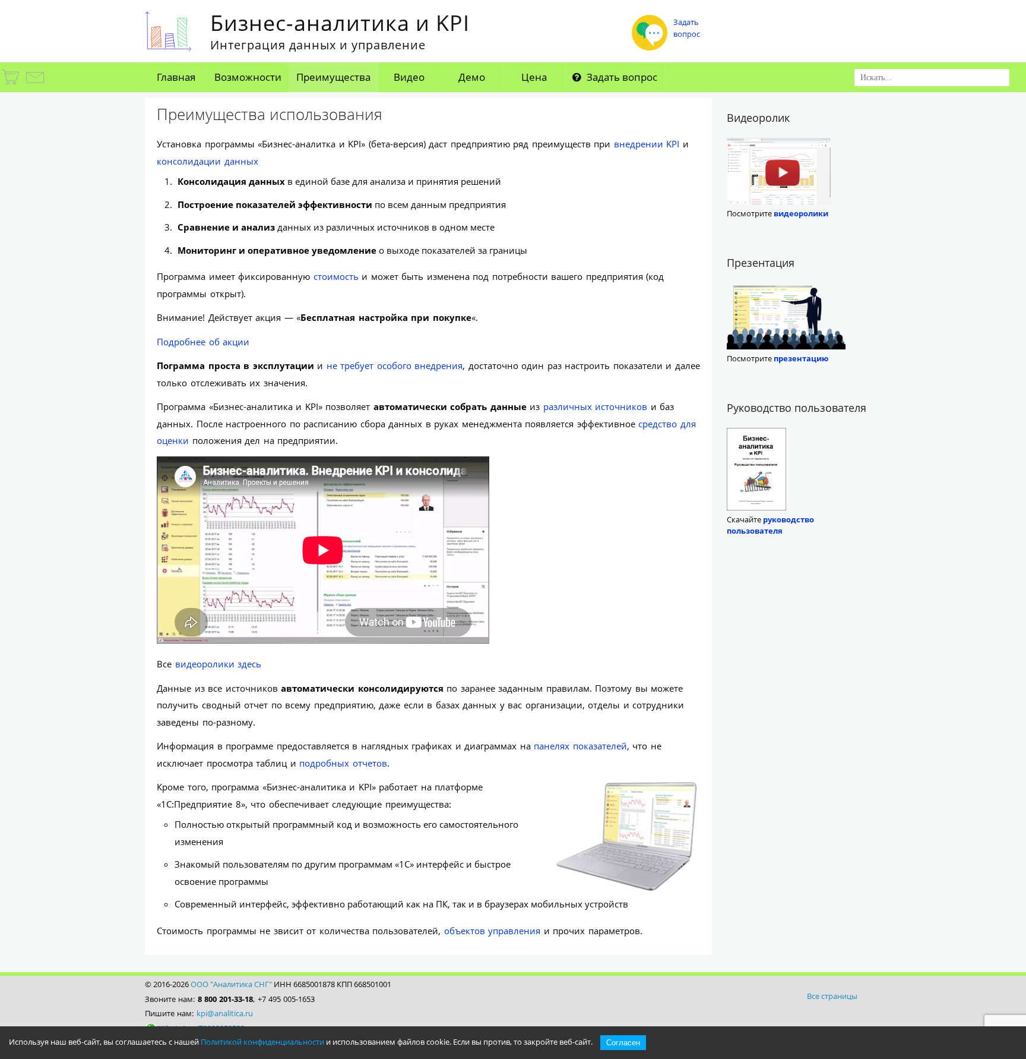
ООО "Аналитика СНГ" (231, 984)
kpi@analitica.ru (225, 1013)
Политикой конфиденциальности (262, 1041)
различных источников (595, 406)
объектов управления (492, 931)
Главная (176, 77)
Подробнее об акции (203, 342)
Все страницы (832, 996)
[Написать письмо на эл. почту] (34, 84)
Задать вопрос (620, 77)
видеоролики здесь (218, 664)
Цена (534, 77)
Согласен (623, 1042)
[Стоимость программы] (11, 84)
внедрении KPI (647, 144)
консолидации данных (207, 161)
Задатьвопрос (686, 28)
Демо (471, 77)
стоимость (336, 276)
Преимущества (333, 77)
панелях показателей (580, 746)
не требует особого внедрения (395, 365)
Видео (409, 77)
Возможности (247, 77)
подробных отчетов (343, 763)
